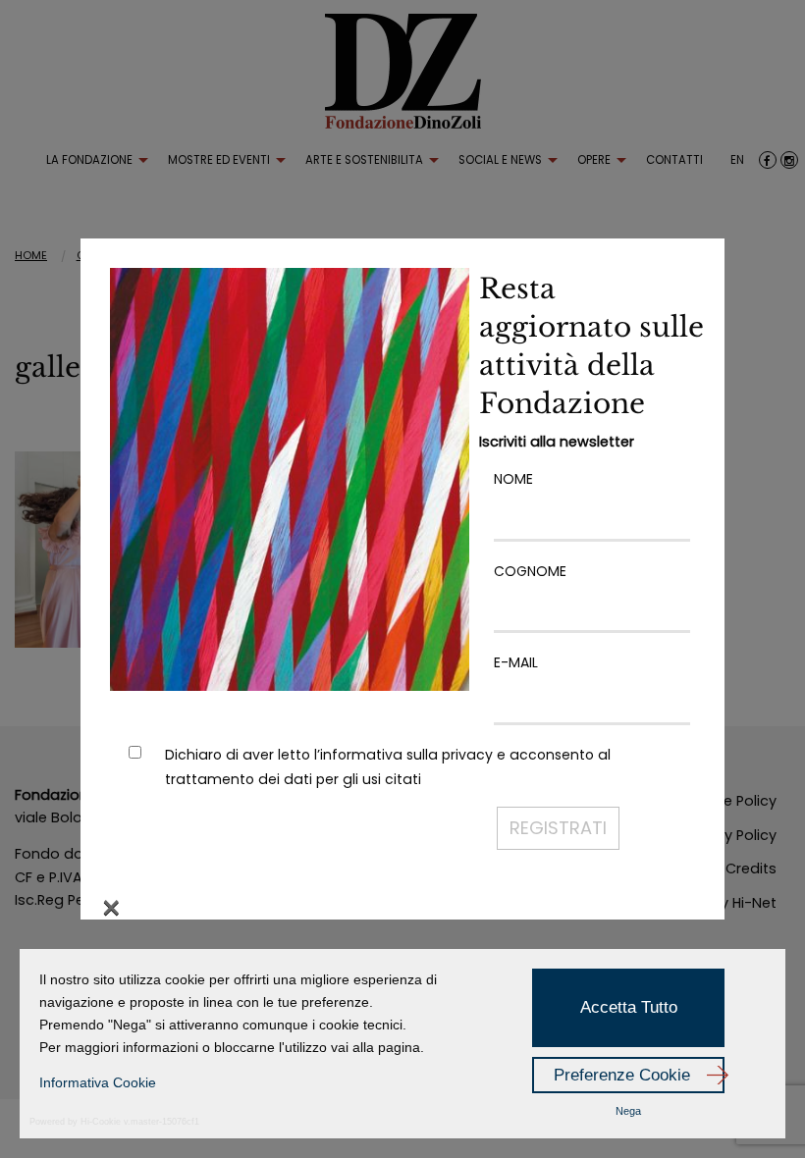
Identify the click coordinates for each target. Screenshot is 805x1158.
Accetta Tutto (628, 1007)
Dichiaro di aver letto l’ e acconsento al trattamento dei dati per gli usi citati (388, 767)
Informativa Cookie (97, 1082)
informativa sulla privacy (406, 754)
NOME (513, 479)
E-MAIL (516, 662)
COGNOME (530, 571)
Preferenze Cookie (622, 1075)
